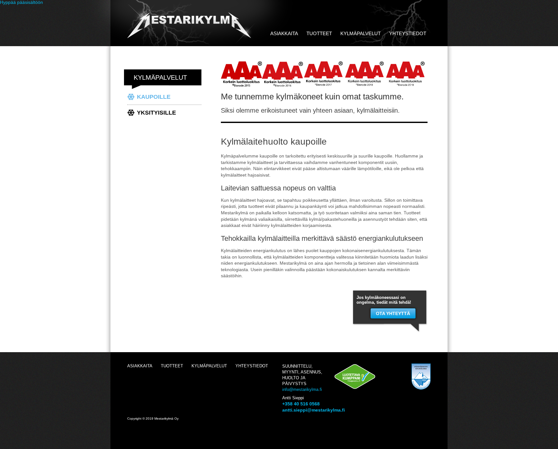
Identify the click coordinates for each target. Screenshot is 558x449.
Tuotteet (319, 33)
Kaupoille (153, 97)
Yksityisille (156, 112)
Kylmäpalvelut (360, 33)
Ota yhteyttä (393, 313)
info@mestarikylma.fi (302, 389)
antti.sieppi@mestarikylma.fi (313, 410)
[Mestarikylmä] (191, 43)
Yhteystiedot (407, 33)
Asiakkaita (284, 33)
